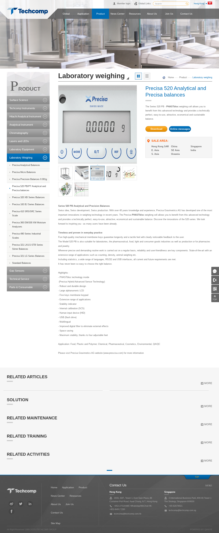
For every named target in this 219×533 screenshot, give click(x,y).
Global (66, 13)
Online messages (180, 129)
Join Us (70, 504)
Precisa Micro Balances (24, 172)
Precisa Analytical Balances (26, 165)
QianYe (208, 529)
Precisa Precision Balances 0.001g (29, 179)
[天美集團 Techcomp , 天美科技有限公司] (27, 11)
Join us (169, 13)
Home (171, 77)
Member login (123, 3)
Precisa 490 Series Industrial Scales (26, 235)
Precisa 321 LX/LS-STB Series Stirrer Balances (27, 247)
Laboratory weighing (202, 77)
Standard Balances (21, 263)
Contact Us (57, 512)
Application (83, 13)
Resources (135, 13)
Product (100, 13)
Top (197, 477)
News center (118, 13)
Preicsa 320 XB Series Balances (28, 197)
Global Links (144, 3)
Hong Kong (199, 3)
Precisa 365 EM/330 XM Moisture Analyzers (29, 224)
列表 (147, 76)
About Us (56, 504)
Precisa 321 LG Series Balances (28, 256)
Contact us (186, 13)
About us (152, 13)
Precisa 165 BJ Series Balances (28, 204)
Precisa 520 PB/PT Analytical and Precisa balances (29, 188)
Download (156, 129)
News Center (58, 495)
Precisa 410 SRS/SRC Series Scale (27, 213)
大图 (138, 76)
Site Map (55, 523)
